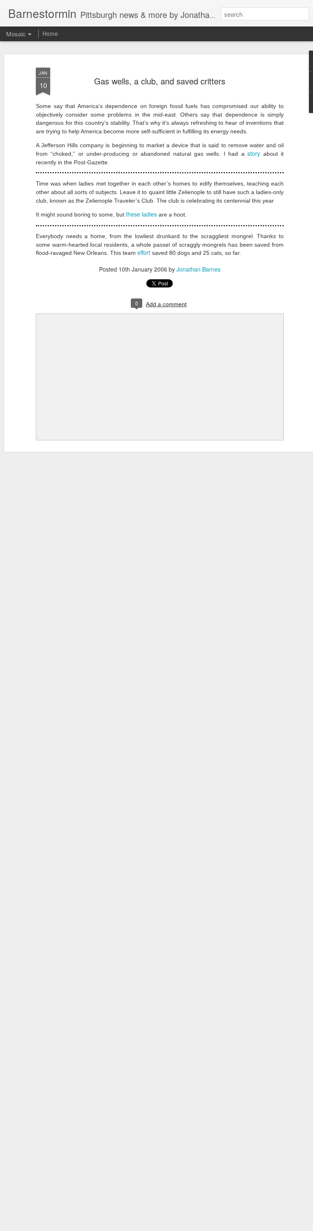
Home (50, 33)
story (253, 153)
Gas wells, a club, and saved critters (159, 81)
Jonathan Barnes (198, 269)
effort (143, 252)
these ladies (141, 214)
